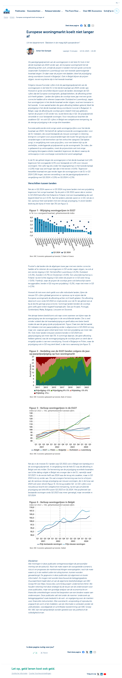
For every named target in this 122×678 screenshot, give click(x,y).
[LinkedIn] (88, 25)
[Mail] (92, 25)
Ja (36, 653)
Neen (45, 653)
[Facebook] (81, 25)
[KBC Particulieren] (6, 11)
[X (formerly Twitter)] (85, 25)
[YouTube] (104, 673)
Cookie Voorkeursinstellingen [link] (40, 673)
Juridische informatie (19, 673)
